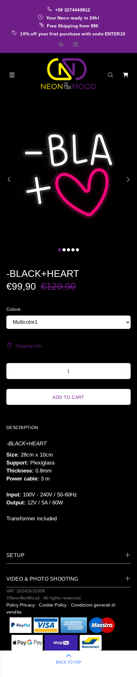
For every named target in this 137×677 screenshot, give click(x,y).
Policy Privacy (20, 604)
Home (8, 101)
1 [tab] (59, 249)
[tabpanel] (68, 175)
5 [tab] (77, 249)
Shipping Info (28, 345)
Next (128, 179)
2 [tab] (64, 249)
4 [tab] (73, 249)
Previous (9, 179)
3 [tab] (68, 249)
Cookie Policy (53, 604)
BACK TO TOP (68, 662)
